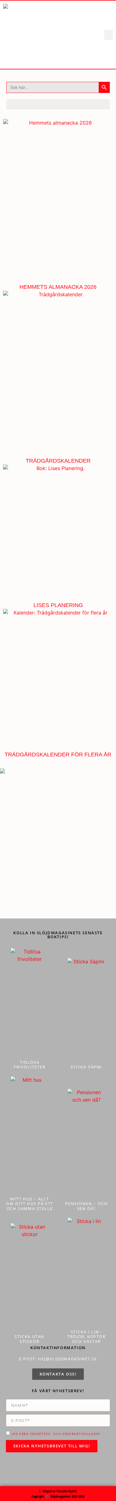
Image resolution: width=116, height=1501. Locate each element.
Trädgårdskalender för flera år (58, 754)
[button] (108, 35)
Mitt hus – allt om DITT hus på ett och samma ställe (29, 1203)
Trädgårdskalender (58, 461)
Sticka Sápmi (86, 1067)
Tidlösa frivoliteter (29, 1064)
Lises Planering (58, 605)
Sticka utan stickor (30, 1339)
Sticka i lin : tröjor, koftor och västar (86, 1336)
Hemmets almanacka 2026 (58, 287)
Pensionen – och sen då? (86, 1206)
